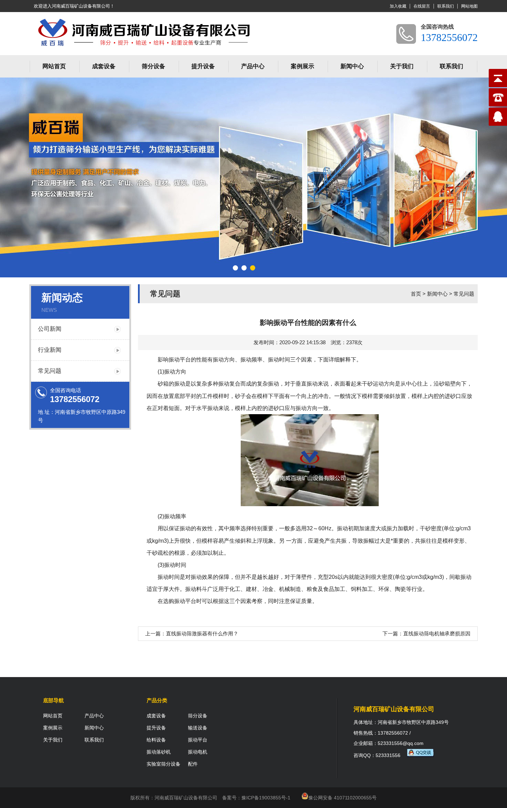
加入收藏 (398, 6)
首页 (416, 294)
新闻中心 (352, 66)
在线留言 (422, 6)
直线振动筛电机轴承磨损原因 (436, 633)
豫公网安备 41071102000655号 (342, 797)
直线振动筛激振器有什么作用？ (202, 633)
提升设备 (203, 66)
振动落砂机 (159, 752)
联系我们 (445, 6)
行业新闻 (49, 350)
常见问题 (49, 371)
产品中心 (253, 66)
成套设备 (104, 66)
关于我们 (402, 66)
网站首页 (54, 66)
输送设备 (197, 727)
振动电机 (197, 752)
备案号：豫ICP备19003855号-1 (256, 797)
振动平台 (180, 359)
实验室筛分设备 (163, 764)
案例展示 (302, 66)
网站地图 (469, 6)
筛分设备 (153, 66)
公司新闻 (49, 329)
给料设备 (156, 740)
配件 (193, 764)
